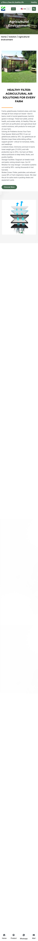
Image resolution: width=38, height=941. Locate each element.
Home (4, 36)
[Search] (34, 9)
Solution (12, 36)
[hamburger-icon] (13, 8)
